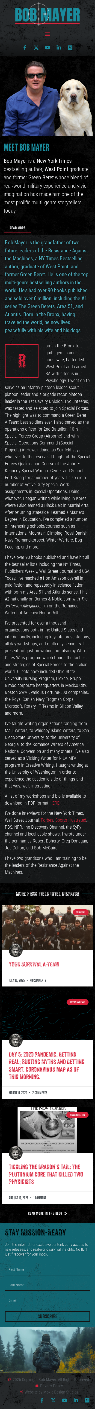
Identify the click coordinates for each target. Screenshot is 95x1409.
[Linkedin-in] (59, 48)
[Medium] (70, 48)
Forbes (47, 820)
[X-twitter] (36, 48)
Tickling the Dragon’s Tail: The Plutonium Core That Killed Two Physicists (46, 1174)
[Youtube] (47, 48)
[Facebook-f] (25, 48)
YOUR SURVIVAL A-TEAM (34, 964)
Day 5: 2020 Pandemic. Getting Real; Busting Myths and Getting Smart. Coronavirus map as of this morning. (46, 1066)
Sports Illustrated (70, 820)
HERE (54, 803)
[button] (47, 34)
